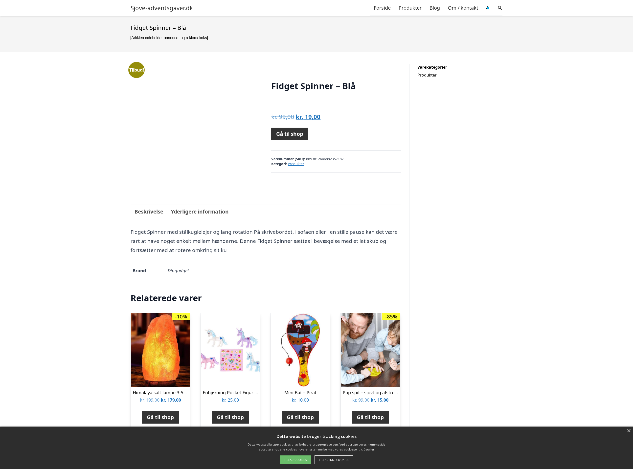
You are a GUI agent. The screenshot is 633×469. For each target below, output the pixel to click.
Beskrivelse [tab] (149, 211)
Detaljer (368, 449)
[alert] (316, 448)
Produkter (410, 7)
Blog (435, 7)
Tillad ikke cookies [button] (334, 460)
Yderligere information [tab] (200, 211)
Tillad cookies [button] (295, 460)
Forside (382, 7)
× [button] (629, 431)
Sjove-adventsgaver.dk (162, 8)
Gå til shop (289, 133)
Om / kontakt (463, 7)
